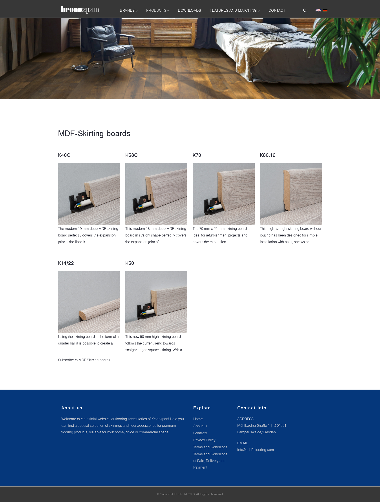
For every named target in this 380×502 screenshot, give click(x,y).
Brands (127, 10)
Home (198, 418)
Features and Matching (233, 10)
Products (156, 10)
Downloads (189, 10)
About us (200, 425)
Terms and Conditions (210, 447)
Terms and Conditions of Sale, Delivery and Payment (210, 461)
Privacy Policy (204, 440)
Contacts (200, 433)
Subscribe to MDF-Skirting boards (84, 359)
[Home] (80, 10)
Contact (277, 10)
